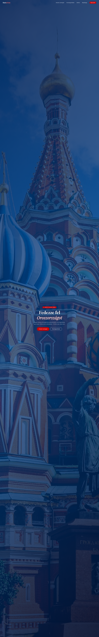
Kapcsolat (93, 2)
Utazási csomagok (60, 2)
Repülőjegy (84, 2)
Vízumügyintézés (70, 2)
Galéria (78, 2)
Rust (6, 3)
